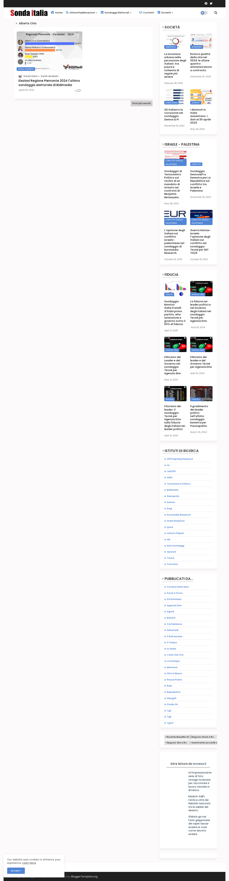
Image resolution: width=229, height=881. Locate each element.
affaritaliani (174, 599)
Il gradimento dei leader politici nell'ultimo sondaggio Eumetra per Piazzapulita (199, 416)
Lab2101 (171, 471)
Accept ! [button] (16, 870)
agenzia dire (174, 605)
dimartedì (173, 630)
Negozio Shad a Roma (204, 737)
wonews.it (199, 764)
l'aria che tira (175, 654)
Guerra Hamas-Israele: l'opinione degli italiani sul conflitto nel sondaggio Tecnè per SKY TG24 (200, 242)
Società (166, 12)
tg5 (169, 716)
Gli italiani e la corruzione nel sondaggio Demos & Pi (173, 114)
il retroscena (174, 636)
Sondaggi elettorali (116, 12)
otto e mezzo (174, 673)
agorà (170, 611)
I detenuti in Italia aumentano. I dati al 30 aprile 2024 (200, 116)
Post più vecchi (141, 103)
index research (176, 520)
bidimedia (172, 489)
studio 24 (172, 704)
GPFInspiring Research (180, 458)
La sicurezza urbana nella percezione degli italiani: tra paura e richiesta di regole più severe (175, 65)
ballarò (171, 617)
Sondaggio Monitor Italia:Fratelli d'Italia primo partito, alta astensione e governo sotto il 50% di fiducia (174, 313)
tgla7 (170, 722)
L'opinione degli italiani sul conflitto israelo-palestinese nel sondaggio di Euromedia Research (174, 242)
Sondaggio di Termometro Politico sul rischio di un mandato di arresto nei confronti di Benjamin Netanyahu (173, 184)
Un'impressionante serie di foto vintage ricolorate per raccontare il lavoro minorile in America (200, 781)
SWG (169, 477)
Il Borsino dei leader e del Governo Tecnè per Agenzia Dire (201, 361)
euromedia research (179, 514)
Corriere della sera (178, 586)
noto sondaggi (175, 545)
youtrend (172, 564)
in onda (171, 648)
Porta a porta (174, 593)
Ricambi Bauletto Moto (179, 737)
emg (169, 508)
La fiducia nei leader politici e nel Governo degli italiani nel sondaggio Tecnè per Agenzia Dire (200, 311)
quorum (171, 551)
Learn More (29, 863)
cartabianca (174, 624)
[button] (215, 12)
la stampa (173, 661)
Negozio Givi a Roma (178, 742)
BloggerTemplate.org (84, 876)
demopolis (173, 496)
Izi (168, 465)
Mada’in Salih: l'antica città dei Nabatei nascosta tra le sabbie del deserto (199, 803)
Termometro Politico (178, 483)
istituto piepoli (175, 533)
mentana (172, 667)
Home (58, 12)
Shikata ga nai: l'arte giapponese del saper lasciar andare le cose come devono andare (199, 825)
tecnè (170, 558)
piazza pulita (174, 679)
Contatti (148, 12)
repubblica (173, 692)
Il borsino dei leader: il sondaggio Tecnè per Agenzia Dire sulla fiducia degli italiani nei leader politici (174, 418)
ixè (168, 539)
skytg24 (171, 698)
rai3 (169, 685)
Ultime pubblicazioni (82, 12)
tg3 (169, 710)
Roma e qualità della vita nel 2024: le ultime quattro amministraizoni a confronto (201, 62)
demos (171, 502)
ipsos (170, 527)
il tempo (172, 642)
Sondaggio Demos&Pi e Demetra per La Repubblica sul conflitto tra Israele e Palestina (200, 181)
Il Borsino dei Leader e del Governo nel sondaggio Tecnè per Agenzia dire (172, 365)
